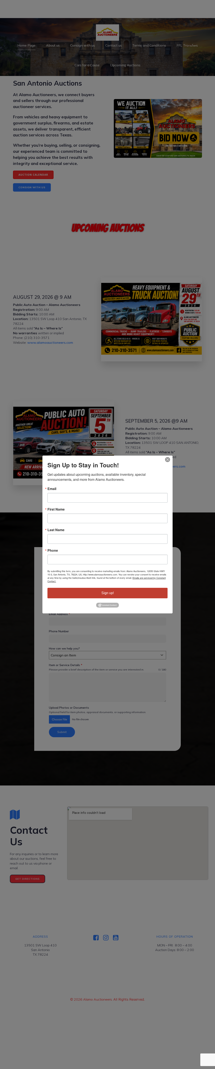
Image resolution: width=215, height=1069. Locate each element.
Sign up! (107, 593)
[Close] (167, 459)
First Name (56, 509)
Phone (52, 550)
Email (51, 488)
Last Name (55, 530)
